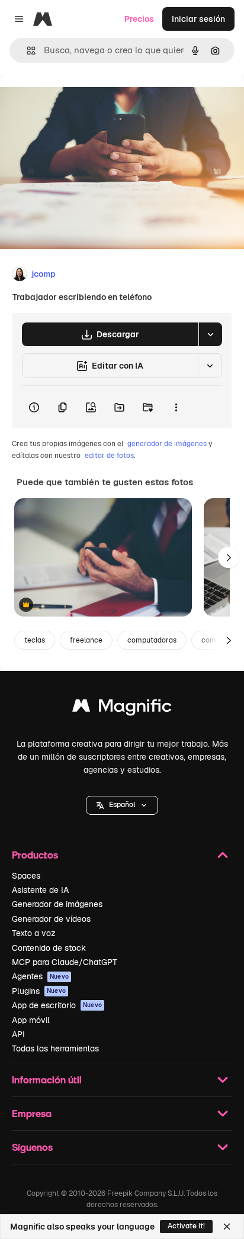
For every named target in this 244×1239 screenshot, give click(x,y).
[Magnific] (122, 708)
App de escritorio (57, 1005)
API (18, 1034)
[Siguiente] (228, 557)
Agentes (40, 976)
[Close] (227, 1226)
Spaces (26, 875)
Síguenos (32, 1147)
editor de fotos (109, 455)
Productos (35, 854)
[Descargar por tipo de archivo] (210, 334)
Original (75, 101)
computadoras (151, 640)
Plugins (39, 991)
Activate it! (186, 1226)
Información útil (47, 1079)
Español (122, 804)
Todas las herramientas (55, 1048)
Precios (139, 19)
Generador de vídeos (51, 919)
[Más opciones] (176, 407)
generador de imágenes (167, 444)
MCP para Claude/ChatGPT (64, 962)
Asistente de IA (40, 890)
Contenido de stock (49, 948)
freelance (86, 640)
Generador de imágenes (57, 904)
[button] (122, 805)
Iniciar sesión (198, 19)
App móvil (31, 1020)
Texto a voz (34, 933)
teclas (34, 640)
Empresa (32, 1113)
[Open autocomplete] (26, 50)
